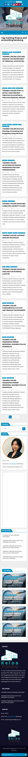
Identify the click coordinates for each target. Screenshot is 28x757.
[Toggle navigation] (25, 33)
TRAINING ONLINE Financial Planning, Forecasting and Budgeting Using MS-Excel (13, 131)
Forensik (20, 576)
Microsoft (9, 124)
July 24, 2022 (7, 240)
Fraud (14, 88)
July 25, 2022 (7, 208)
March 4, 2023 (7, 100)
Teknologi (15, 124)
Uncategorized (19, 88)
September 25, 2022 (9, 172)
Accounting (5, 52)
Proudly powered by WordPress (9, 748)
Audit (4, 266)
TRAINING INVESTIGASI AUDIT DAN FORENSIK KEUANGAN (13, 599)
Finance (10, 52)
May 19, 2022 (7, 349)
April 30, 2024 (8, 634)
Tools (20, 124)
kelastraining (17, 63)
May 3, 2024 (8, 601)
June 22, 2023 (7, 63)
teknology (20, 611)
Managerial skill (16, 52)
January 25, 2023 (8, 136)
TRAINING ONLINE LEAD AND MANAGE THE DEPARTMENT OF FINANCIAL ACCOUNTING (13, 59)
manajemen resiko (13, 578)
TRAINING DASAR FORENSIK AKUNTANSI (13, 582)
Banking (4, 337)
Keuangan (15, 232)
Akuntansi (5, 88)
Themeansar (13, 750)
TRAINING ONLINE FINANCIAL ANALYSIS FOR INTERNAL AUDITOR (13, 271)
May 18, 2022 (7, 390)
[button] (22, 32)
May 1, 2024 (8, 618)
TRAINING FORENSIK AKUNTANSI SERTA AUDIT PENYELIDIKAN (13, 615)
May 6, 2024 (8, 585)
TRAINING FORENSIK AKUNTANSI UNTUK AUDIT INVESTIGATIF (12, 632)
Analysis (10, 232)
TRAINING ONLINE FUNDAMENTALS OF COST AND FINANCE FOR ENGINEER (13, 308)
